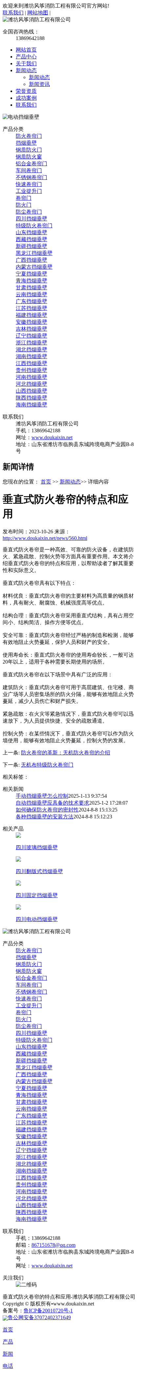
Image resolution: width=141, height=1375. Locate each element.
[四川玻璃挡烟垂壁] (18, 836)
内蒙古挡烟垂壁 (34, 267)
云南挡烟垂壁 (31, 294)
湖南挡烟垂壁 (31, 356)
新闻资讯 (39, 84)
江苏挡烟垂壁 (31, 308)
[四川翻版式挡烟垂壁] (18, 860)
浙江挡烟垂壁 (31, 342)
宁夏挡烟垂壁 (31, 274)
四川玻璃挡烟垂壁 (37, 847)
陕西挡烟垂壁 (31, 397)
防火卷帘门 (29, 136)
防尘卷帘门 (29, 212)
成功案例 (26, 98)
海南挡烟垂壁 (31, 404)
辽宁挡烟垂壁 (31, 336)
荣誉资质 (26, 91)
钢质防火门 (29, 150)
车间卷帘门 (29, 170)
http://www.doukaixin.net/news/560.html (45, 538)
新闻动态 (26, 70)
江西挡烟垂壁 (31, 363)
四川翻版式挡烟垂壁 (39, 871)
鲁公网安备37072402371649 (39, 1317)
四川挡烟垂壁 (31, 218)
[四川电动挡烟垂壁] (18, 908)
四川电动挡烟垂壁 (37, 919)
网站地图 (37, 12)
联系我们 (13, 12)
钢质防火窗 (29, 156)
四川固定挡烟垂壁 (37, 895)
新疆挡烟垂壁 (31, 246)
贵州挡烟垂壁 (31, 370)
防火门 (23, 205)
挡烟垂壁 (26, 143)
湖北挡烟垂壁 (31, 349)
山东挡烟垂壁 (31, 232)
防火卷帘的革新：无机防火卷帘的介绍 (65, 752)
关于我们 (26, 63)
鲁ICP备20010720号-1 (48, 1310)
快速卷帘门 (29, 184)
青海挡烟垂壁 (31, 280)
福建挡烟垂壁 (31, 315)
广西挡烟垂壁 (31, 260)
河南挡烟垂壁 (31, 377)
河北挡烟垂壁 (31, 384)
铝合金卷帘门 (31, 163)
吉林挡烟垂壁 (31, 329)
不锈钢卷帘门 (31, 177)
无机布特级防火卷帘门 (47, 765)
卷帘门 (23, 198)
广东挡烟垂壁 (31, 301)
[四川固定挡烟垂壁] (18, 884)
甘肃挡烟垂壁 (31, 287)
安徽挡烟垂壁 (31, 322)
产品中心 (26, 56)
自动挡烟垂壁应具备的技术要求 (52, 803)
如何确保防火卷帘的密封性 (47, 809)
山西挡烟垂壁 (31, 391)
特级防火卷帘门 (34, 225)
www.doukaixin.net (51, 437)
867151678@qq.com (53, 1245)
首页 (46, 481)
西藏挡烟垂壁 (31, 239)
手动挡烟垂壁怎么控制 (42, 796)
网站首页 (26, 49)
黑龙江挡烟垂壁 (34, 253)
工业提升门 (29, 191)
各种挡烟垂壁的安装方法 (44, 816)
